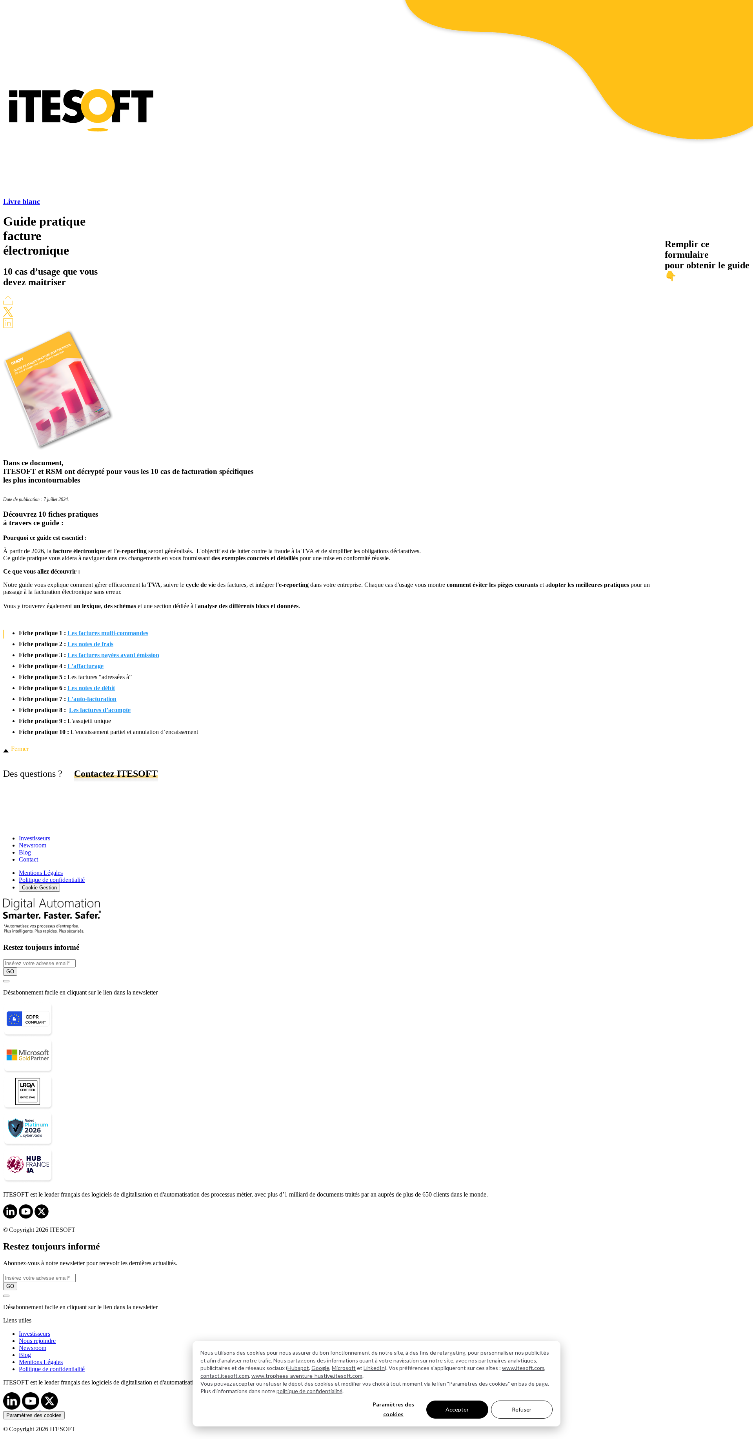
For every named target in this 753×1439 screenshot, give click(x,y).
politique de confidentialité (309, 1391)
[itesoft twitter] (49, 1407)
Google (320, 1367)
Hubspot (298, 1367)
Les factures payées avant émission (113, 655)
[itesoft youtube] (31, 1407)
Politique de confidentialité (52, 879)
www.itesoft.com (523, 1367)
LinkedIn (374, 1367)
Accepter (457, 1409)
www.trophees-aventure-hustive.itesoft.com (306, 1375)
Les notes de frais (90, 644)
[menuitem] (384, 1333)
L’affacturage (85, 666)
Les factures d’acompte (100, 710)
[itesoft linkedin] (12, 1407)
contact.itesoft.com (224, 1375)
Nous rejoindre (37, 1340)
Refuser (521, 1409)
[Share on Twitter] (8, 314)
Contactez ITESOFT (116, 774)
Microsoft (344, 1367)
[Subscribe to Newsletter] (6, 981)
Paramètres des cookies (393, 1409)
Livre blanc (21, 201)
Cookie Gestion (39, 888)
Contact (28, 859)
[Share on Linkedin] (8, 325)
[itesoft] (11, 1216)
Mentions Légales (41, 872)
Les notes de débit (91, 688)
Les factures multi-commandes (107, 633)
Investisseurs (34, 838)
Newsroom (32, 845)
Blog (25, 852)
